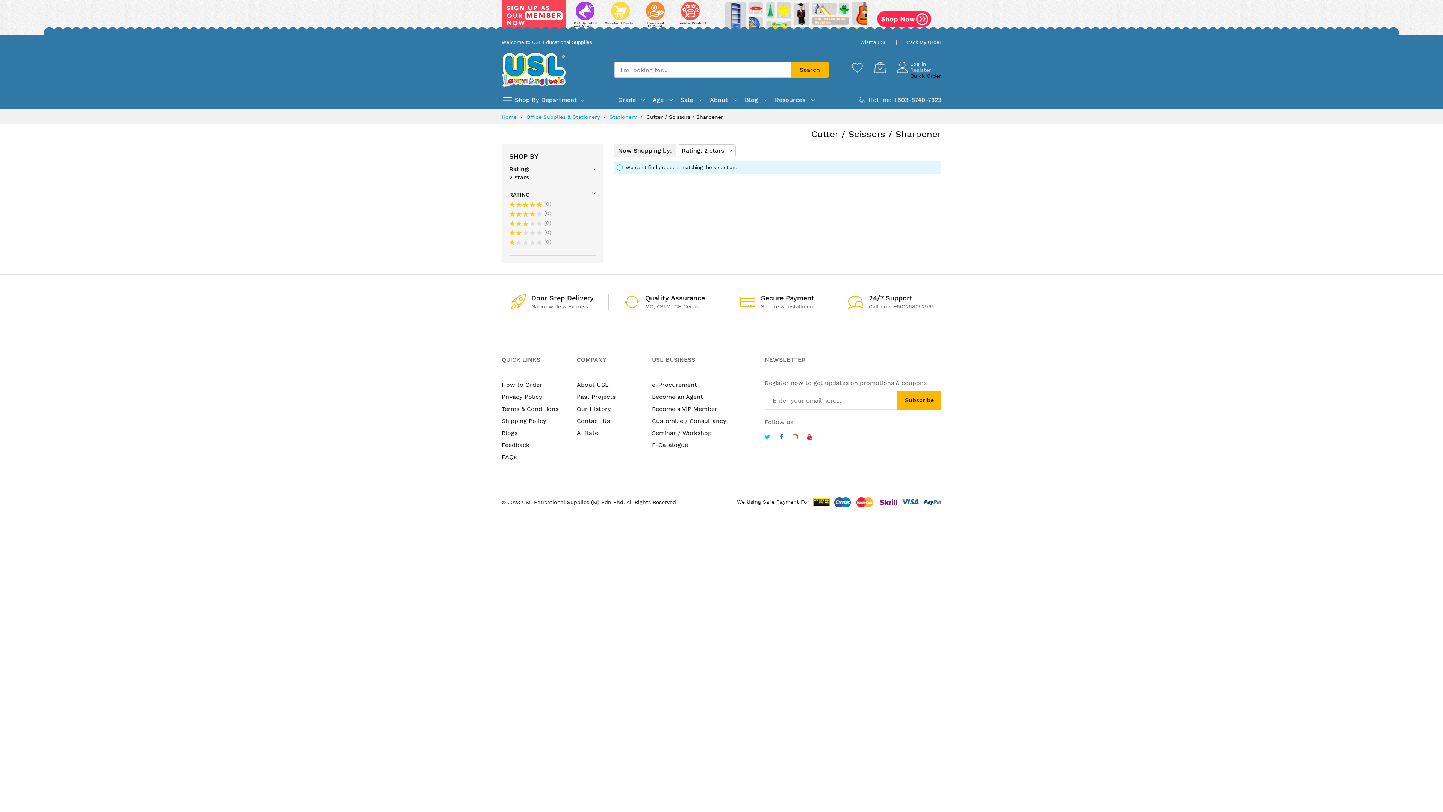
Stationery (624, 117)
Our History (594, 408)
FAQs (509, 457)
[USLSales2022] (721, 17)
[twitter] (767, 437)
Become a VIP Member (684, 408)
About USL (593, 384)
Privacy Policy (522, 396)
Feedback (515, 444)
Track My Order (923, 42)
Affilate (587, 432)
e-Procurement (674, 384)
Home (510, 117)
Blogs (509, 432)
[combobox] (702, 70)
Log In (918, 64)
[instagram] (795, 437)
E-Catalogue (670, 444)
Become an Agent (677, 396)
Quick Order (925, 76)
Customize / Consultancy (689, 420)
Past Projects (596, 396)
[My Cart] (880, 67)
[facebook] (781, 437)
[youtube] (809, 437)
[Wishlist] (857, 67)
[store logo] (534, 69)
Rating (519, 194)
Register (920, 70)
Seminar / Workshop (682, 432)
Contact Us (593, 420)
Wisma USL (873, 42)
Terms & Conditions (530, 408)
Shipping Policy (524, 420)
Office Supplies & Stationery (564, 117)
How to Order (522, 384)
